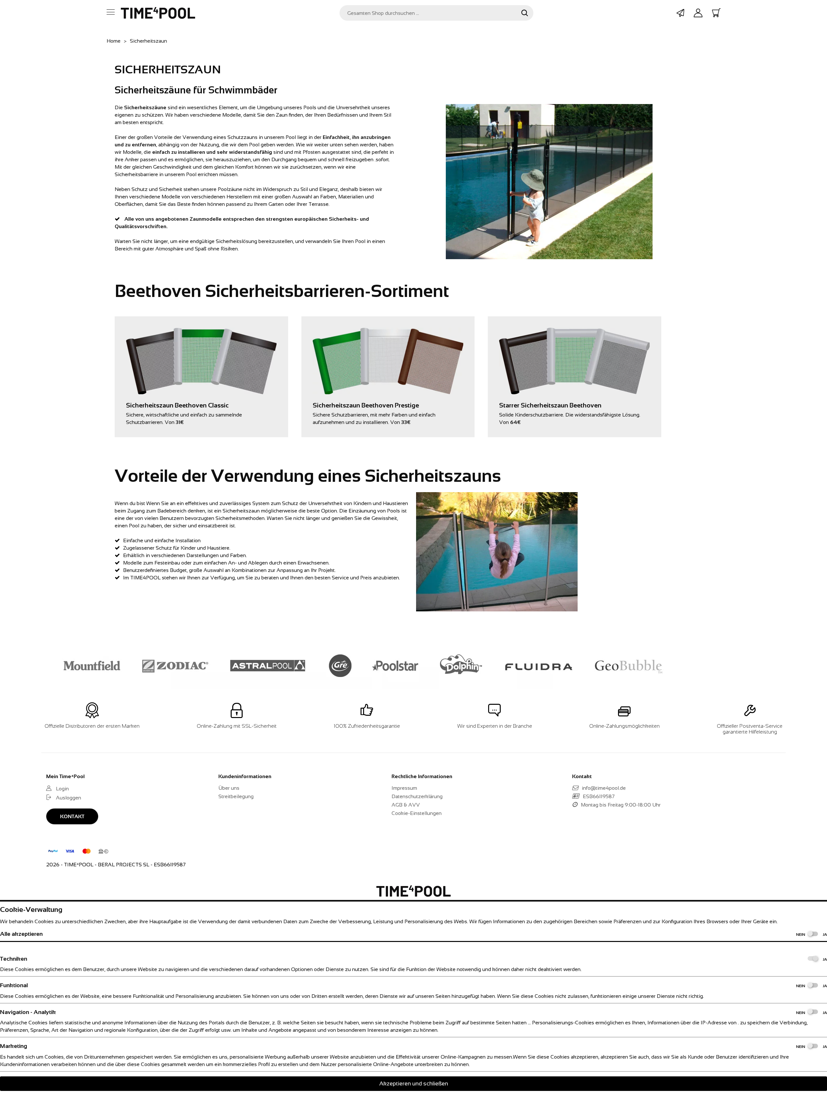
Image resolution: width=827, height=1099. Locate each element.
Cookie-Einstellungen (417, 813)
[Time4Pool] (158, 13)
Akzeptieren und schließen (413, 1083)
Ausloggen (68, 797)
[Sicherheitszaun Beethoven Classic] (201, 331)
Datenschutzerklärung (417, 796)
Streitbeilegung (236, 796)
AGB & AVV (406, 805)
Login (62, 788)
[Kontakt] (680, 13)
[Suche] (525, 13)
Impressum (404, 788)
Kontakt (72, 816)
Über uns (228, 788)
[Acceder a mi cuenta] (698, 13)
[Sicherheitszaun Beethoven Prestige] (388, 331)
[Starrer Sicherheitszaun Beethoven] (574, 331)
